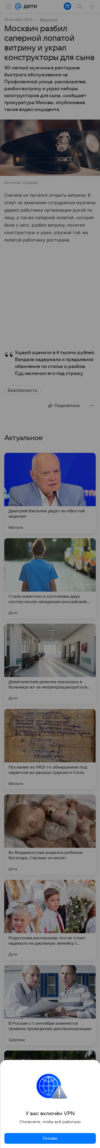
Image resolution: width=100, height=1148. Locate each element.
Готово (50, 1138)
